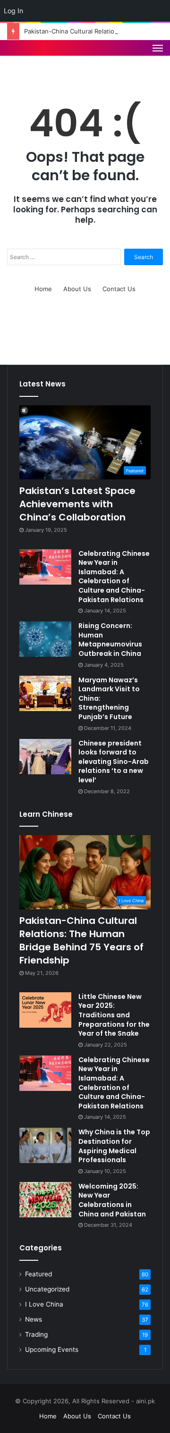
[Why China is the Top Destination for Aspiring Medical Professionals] (45, 1145)
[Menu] (158, 57)
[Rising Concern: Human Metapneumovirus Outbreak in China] (45, 639)
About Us (77, 289)
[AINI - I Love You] (38, 57)
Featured (38, 1274)
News (33, 1319)
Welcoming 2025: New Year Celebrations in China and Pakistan (112, 1200)
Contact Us (119, 289)
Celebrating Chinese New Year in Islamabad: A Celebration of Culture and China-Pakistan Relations (114, 576)
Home (43, 289)
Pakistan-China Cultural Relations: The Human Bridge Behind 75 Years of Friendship (81, 940)
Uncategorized (47, 1289)
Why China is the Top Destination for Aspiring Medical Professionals (114, 1146)
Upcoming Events (51, 1349)
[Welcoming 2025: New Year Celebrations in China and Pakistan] (45, 1199)
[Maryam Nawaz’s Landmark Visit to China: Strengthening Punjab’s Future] (45, 693)
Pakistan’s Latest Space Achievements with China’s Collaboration (77, 504)
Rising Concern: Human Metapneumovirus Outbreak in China (110, 639)
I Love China (44, 1304)
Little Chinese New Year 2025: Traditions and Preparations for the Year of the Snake (114, 1015)
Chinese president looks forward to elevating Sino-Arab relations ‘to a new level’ (113, 761)
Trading (36, 1334)
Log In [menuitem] (13, 11)
